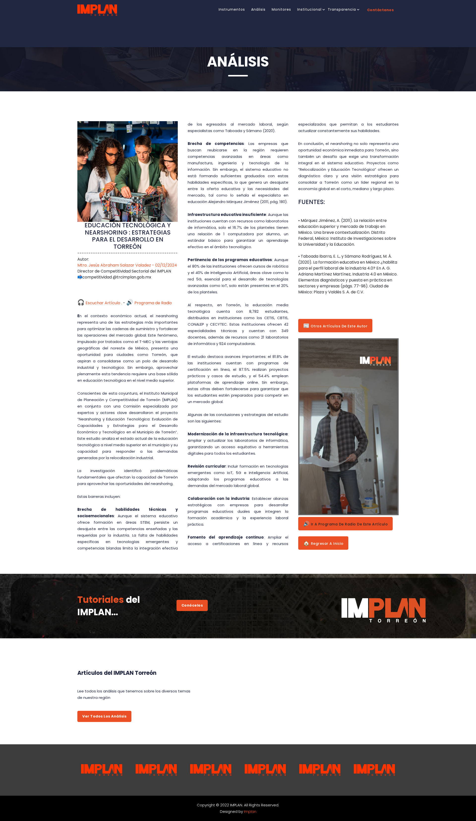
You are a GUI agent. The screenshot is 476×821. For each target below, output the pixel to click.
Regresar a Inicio (323, 543)
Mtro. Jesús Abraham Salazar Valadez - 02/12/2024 (127, 265)
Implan (250, 811)
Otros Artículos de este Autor (335, 325)
